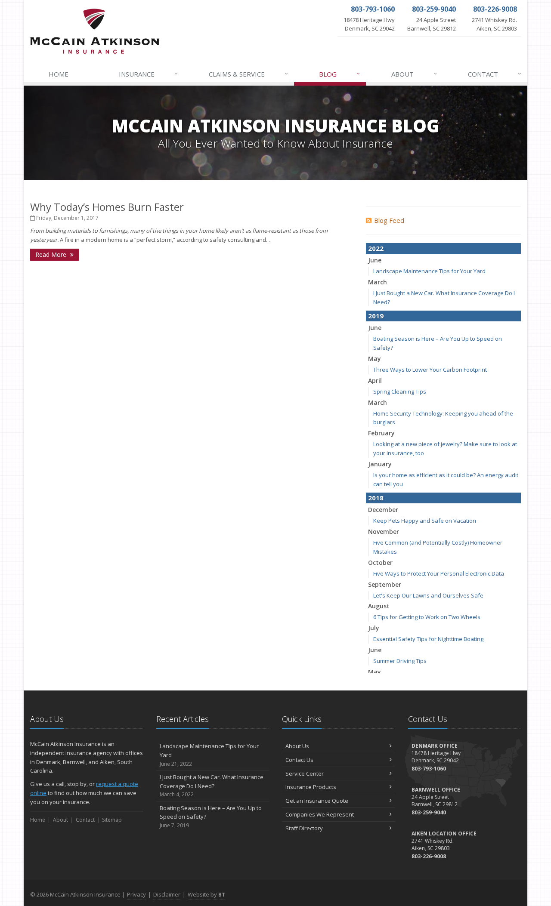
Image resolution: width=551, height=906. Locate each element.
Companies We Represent (319, 814)
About (414, 73)
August (379, 606)
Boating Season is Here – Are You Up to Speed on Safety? (211, 816)
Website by (206, 894)
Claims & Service (248, 73)
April (375, 380)
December (383, 509)
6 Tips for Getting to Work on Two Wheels (426, 617)
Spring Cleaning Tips (399, 391)
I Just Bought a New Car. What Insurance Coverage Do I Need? (211, 785)
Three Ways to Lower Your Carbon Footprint (430, 369)
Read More (51, 254)
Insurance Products (310, 787)
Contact (494, 73)
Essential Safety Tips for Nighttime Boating (428, 639)
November (383, 531)
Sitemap (112, 819)
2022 (376, 248)
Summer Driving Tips (400, 661)
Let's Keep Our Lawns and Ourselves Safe (428, 595)
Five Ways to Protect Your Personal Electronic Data (438, 573)
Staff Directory (304, 828)
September (384, 584)
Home (58, 74)
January (380, 464)
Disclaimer (166, 894)
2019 (376, 315)
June (374, 260)
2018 (376, 497)
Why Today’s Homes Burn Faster (107, 207)
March (377, 282)
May (374, 358)
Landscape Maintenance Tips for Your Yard (429, 271)
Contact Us (299, 760)
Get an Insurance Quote (316, 800)
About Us (297, 746)
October (380, 562)
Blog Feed (389, 220)
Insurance (148, 73)
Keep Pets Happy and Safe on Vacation (424, 520)
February (381, 433)
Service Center (304, 773)
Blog (339, 73)
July (373, 628)
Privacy (136, 894)
